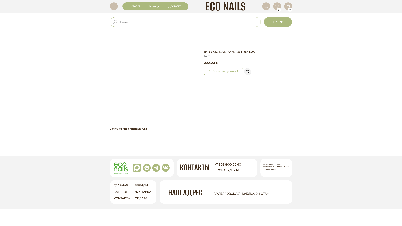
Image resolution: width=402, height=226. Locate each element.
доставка (143, 192)
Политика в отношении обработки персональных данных (276, 165)
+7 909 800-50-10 (228, 165)
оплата (141, 198)
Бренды (154, 6)
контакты (122, 198)
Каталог (135, 6)
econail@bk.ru (228, 170)
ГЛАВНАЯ (121, 185)
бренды (141, 185)
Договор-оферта (270, 170)
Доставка (174, 6)
